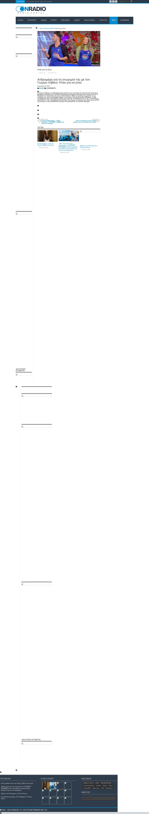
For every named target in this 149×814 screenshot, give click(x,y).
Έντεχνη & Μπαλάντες (88, 785)
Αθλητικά (98, 785)
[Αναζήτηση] (131, 1)
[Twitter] (113, 1)
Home (41, 28)
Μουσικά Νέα (49, 28)
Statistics (103, 20)
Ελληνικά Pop (87, 788)
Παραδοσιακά (109, 788)
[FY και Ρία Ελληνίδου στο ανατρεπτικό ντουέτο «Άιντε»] (68, 800)
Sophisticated (106, 783)
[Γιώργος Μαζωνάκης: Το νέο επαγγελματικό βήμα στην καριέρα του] (68, 793)
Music (41, 88)
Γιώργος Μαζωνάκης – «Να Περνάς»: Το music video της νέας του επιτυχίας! (52, 121)
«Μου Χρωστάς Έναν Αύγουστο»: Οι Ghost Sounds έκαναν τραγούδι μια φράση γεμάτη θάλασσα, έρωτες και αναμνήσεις (68, 147)
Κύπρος (54, 20)
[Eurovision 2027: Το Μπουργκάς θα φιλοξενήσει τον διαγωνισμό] (53, 793)
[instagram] (116, 1)
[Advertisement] (96, 10)
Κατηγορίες (32, 20)
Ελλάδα (43, 20)
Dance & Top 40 (88, 783)
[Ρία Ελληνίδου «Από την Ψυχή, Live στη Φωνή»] (45, 785)
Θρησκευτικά (96, 788)
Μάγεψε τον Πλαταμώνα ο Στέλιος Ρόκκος (88, 146)
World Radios (89, 20)
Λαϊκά (102, 788)
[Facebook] (110, 1)
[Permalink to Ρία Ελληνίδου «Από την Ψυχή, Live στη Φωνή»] (47, 141)
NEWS (114, 20)
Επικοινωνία (124, 20)
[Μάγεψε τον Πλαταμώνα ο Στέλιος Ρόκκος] (60, 785)
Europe (77, 20)
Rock (97, 783)
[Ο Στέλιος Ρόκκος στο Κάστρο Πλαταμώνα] (60, 793)
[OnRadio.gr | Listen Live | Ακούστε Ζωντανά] (31, 12)
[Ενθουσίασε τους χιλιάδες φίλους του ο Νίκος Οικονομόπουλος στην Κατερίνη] (53, 800)
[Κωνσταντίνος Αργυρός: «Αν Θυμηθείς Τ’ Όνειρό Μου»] (68, 785)
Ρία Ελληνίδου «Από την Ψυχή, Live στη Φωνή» (39, 1)
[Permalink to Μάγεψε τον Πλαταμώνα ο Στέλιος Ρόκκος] (90, 131)
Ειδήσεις (111, 785)
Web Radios (65, 20)
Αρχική (20, 20)
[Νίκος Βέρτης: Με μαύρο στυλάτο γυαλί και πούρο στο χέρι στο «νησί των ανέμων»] (45, 800)
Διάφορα (105, 785)
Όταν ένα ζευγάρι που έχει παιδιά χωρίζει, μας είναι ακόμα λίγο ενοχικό (84, 121)
